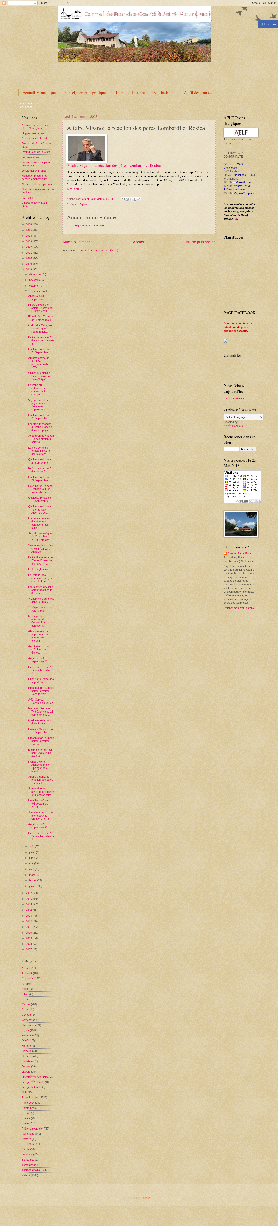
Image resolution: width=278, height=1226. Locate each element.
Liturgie (26, 1071)
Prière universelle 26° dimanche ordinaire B (41, 340)
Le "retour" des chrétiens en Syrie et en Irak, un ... (40, 578)
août (32, 846)
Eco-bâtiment (164, 92)
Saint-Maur (28, 1144)
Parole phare (29, 1107)
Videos (26, 1175)
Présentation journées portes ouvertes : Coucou (41, 741)
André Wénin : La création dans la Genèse (39, 649)
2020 (29, 258)
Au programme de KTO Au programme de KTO (38, 362)
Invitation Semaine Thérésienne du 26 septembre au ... (40, 711)
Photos (26, 1113)
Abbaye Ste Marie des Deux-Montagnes (35, 127)
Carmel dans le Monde (35, 138)
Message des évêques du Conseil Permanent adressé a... (41, 621)
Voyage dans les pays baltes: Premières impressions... (38, 404)
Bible (25, 994)
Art (23, 983)
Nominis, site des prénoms (37, 184)
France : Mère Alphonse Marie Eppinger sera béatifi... (39, 766)
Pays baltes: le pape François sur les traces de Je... (40, 489)
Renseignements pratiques (85, 92)
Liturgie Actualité (31, 1087)
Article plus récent (77, 242)
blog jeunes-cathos (33, 133)
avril (32, 869)
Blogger (145, 1197)
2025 (29, 230)
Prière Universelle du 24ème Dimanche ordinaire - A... (40, 560)
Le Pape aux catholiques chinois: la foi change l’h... (37, 389)
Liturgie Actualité (35, 1076)
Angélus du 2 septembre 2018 (39, 826)
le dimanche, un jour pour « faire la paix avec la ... (40, 752)
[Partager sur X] (131, 199)
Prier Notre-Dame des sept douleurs (41, 680)
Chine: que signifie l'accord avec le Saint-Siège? (39, 376)
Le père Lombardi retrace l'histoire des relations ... (39, 450)
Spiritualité (28, 1159)
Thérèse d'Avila (31, 1169)
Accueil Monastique (39, 92)
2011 (29, 926)
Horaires (27, 1056)
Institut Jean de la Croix (36, 151)
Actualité (27, 973)
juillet (32, 852)
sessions (27, 1154)
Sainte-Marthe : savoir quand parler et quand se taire (41, 791)
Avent (25, 988)
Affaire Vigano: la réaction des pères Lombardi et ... (40, 780)
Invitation (27, 1061)
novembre (35, 279)
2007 (29, 949)
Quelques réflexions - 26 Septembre (40, 417)
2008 (29, 943)
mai (31, 863)
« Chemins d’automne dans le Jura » (41, 600)
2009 (29, 938)
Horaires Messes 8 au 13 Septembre (41, 731)
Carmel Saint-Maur (239, 553)
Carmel (26, 1004)
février (33, 880)
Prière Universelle (32, 1128)
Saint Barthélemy (234, 398)
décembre (35, 274)
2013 (29, 915)
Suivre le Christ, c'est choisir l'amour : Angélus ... (41, 548)
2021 (29, 252)
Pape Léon (28, 1102)
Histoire (26, 1045)
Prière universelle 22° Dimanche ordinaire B (41, 836)
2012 (29, 921)
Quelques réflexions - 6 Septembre (40, 722)
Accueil (139, 242)
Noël (24, 1092)
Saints (25, 1149)
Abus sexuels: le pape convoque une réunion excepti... (38, 636)
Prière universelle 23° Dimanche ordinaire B (41, 670)
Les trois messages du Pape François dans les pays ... (40, 427)
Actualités (28, 978)
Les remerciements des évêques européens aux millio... (39, 523)
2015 (29, 904)
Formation (28, 1035)
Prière (25, 1123)
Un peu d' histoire (130, 92)
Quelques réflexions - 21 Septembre (40, 479)
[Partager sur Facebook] (135, 199)
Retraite (26, 1139)
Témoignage (29, 1164)
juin (31, 857)
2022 (29, 247)
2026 (29, 224)
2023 (29, 241)
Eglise (83, 204)
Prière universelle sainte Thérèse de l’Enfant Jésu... (40, 308)
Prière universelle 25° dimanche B (40, 470)
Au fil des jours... (198, 92)
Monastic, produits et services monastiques (35, 177)
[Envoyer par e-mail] (123, 199)
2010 (29, 932)
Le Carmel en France (34, 170)
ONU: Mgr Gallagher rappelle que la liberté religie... (40, 328)
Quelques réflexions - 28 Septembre (40, 351)
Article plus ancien (201, 242)
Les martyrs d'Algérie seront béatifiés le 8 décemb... (40, 590)
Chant (25, 1009)
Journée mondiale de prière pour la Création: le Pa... (40, 815)
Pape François (30, 1097)
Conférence (28, 1019)
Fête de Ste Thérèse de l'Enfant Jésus (40, 318)
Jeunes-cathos (30, 157)
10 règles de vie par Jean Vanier (39, 609)
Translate (237, 425)
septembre (35, 291)
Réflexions (28, 1133)
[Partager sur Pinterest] (139, 199)
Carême (26, 999)
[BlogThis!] (127, 199)
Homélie (26, 1050)
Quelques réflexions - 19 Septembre (40, 499)
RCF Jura (27, 197)
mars (32, 874)
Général (26, 1040)
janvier (33, 886)
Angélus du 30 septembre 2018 (39, 297)
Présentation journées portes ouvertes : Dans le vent (41, 691)
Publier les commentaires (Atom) (98, 250)
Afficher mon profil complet (239, 607)
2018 (29, 269)
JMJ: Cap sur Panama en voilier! (40, 701)
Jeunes (26, 1066)
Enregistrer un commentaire (88, 225)
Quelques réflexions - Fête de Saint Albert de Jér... (40, 509)
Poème (26, 1118)
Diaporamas (29, 1025)
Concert (26, 1014)
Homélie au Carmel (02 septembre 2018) (39, 803)
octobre (34, 285)
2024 (29, 235)
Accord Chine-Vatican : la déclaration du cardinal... (41, 438)
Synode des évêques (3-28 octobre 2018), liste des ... (40, 536)
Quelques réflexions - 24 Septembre (40, 461)
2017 (29, 893)
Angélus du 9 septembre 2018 (39, 660)
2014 (29, 910)
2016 (29, 898)
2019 (29, 264)
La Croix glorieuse (38, 569)
